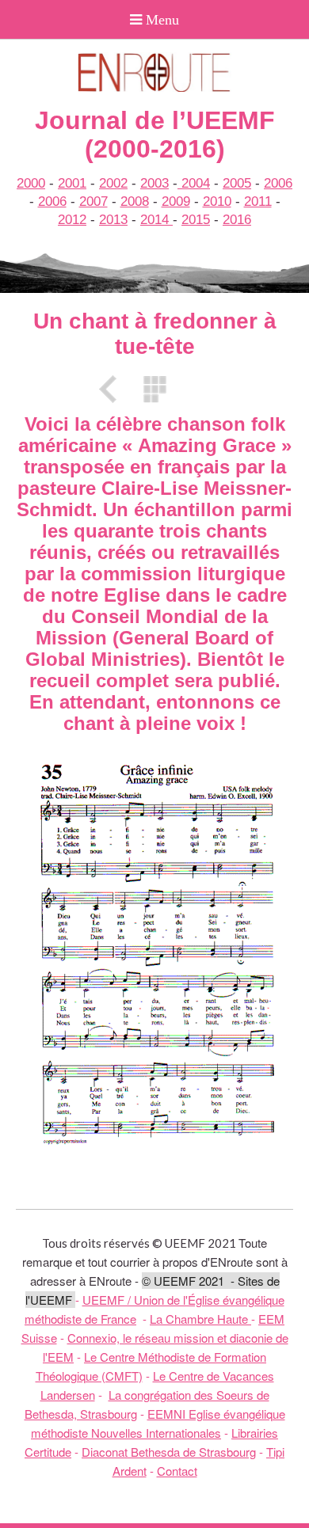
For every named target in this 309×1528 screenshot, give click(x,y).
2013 (113, 219)
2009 (176, 201)
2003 (154, 183)
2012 (72, 219)
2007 (93, 201)
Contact (177, 1470)
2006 (278, 183)
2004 (193, 183)
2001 (72, 183)
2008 (134, 201)
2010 (217, 201)
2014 (156, 219)
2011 (258, 201)
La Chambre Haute (200, 1318)
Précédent (113, 389)
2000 (31, 183)
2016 (237, 219)
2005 (237, 183)
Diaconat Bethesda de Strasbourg (169, 1451)
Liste (154, 389)
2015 (195, 219)
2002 (113, 183)
